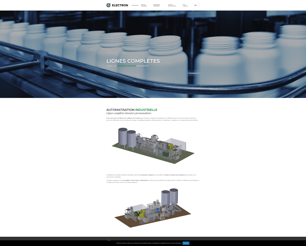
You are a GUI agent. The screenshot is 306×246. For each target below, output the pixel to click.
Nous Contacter (185, 5)
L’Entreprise (135, 5)
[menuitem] (135, 5)
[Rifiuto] (304, 243)
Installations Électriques (156, 5)
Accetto (186, 243)
